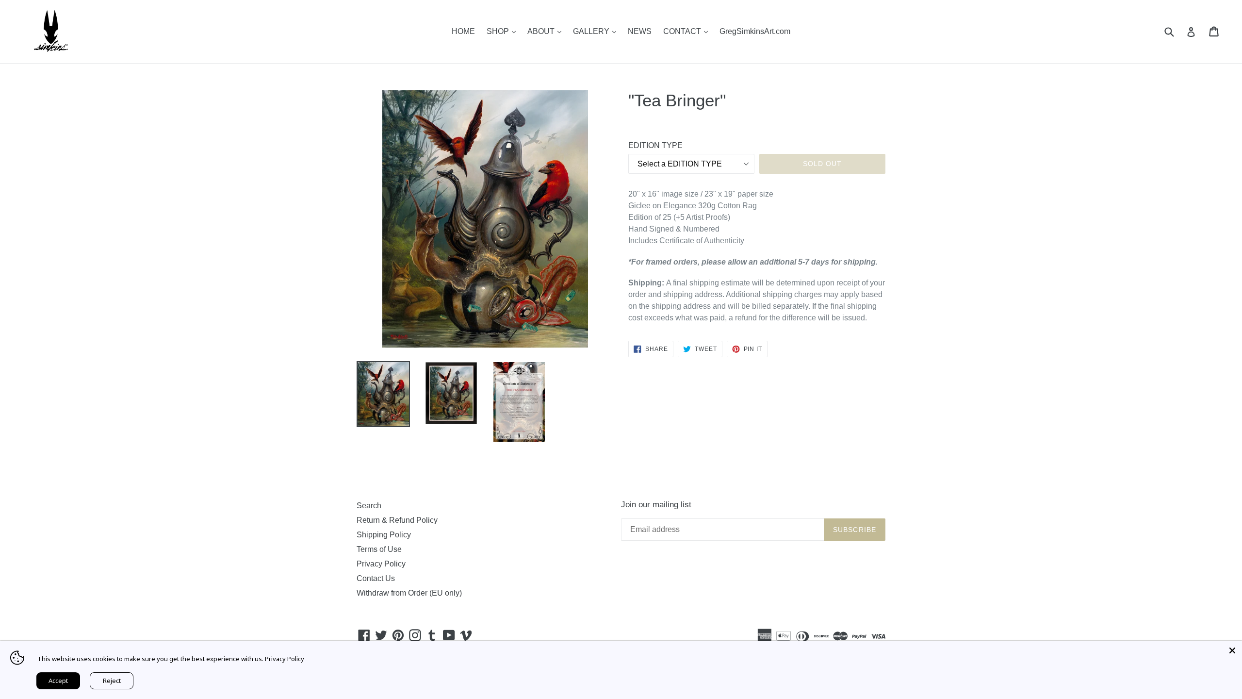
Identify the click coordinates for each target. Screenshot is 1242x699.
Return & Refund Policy (397, 520)
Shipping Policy (384, 535)
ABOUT (546, 31)
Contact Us (376, 578)
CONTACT (688, 31)
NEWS (640, 31)
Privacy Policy (381, 564)
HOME (463, 31)
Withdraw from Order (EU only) (409, 593)
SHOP (504, 31)
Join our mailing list (656, 504)
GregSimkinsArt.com (754, 31)
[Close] (1232, 650)
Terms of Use (379, 549)
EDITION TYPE (655, 145)
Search (369, 505)
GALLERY (597, 31)
